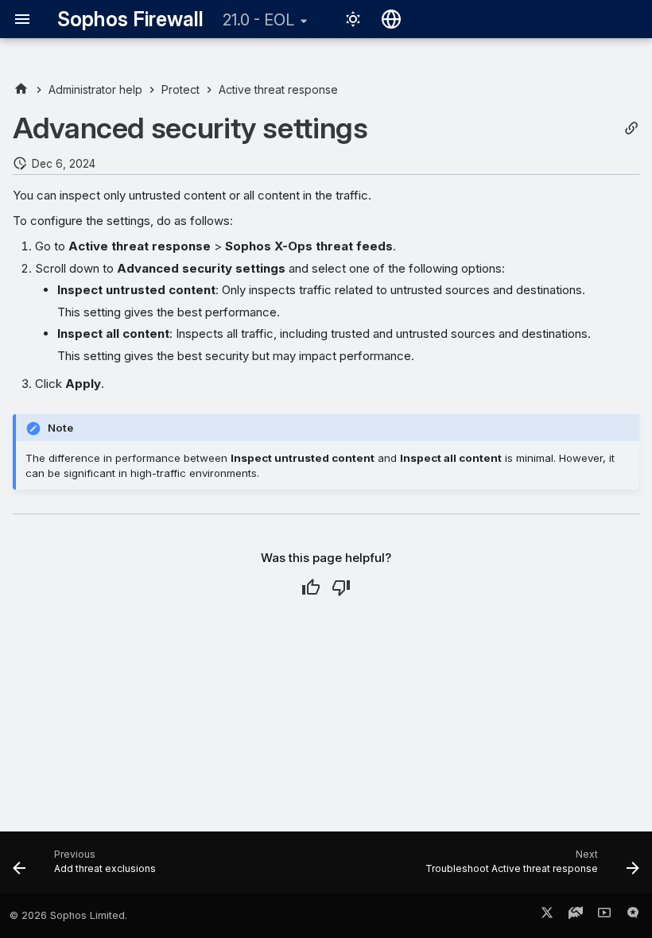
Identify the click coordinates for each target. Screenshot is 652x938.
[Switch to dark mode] (353, 19)
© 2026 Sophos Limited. (68, 915)
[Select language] (391, 19)
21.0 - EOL (258, 19)
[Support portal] (575, 915)
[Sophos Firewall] (21, 89)
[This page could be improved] (341, 587)
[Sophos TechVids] (604, 915)
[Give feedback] (633, 915)
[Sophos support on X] (547, 915)
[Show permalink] (631, 128)
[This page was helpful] (310, 587)
